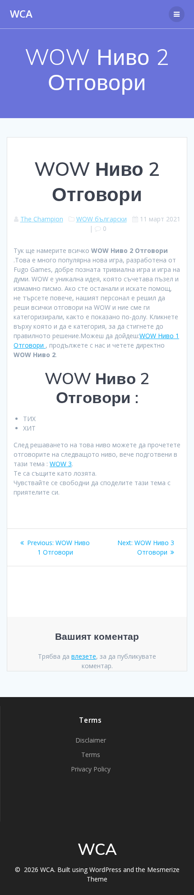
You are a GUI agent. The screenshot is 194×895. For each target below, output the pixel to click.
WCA (21, 14)
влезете (83, 656)
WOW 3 (61, 463)
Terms (90, 754)
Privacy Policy (91, 769)
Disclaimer (90, 740)
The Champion (41, 219)
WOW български (101, 219)
